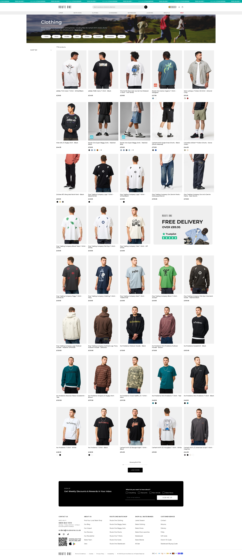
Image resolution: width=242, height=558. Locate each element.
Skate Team (88, 540)
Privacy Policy (100, 553)
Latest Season (140, 520)
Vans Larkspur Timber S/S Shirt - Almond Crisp (198, 91)
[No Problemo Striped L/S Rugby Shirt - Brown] (103, 374)
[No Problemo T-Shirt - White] (71, 426)
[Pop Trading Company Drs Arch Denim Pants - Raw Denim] (199, 173)
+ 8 (101, 150)
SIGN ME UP (167, 497)
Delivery (163, 528)
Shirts (121, 36)
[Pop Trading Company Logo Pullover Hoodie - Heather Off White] (71, 324)
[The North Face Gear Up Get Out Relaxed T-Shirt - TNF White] (135, 69)
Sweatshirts (110, 36)
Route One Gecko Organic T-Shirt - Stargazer (164, 91)
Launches (150, 13)
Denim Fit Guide (166, 540)
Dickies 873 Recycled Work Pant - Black (70, 194)
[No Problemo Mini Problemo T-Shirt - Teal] (167, 374)
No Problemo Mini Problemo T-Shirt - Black (199, 396)
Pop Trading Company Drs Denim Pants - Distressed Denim (166, 195)
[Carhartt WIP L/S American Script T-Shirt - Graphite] (199, 426)
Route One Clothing (116, 520)
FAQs (162, 532)
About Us (167, 13)
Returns (163, 524)
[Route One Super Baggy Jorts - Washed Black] (103, 121)
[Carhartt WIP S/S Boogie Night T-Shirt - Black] (135, 426)
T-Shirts (46, 36)
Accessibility (110, 553)
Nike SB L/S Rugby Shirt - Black (67, 143)
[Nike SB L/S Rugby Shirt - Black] (71, 121)
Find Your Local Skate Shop (93, 520)
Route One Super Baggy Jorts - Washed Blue (133, 143)
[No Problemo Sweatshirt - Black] (199, 324)
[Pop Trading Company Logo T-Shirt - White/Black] (135, 173)
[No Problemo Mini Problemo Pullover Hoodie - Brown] (167, 324)
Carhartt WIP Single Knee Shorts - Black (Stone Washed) (166, 143)
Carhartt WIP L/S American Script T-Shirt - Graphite (198, 448)
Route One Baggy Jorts (117, 528)
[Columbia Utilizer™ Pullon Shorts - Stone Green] (199, 121)
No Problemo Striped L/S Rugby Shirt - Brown (101, 396)
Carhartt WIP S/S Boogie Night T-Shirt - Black (133, 448)
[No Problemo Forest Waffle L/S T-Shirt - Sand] (135, 374)
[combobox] (120, 7)
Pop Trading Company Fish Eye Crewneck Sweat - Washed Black (198, 296)
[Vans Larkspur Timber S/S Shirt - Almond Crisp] (199, 69)
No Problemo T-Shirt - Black (98, 447)
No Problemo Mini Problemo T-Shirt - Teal (166, 396)
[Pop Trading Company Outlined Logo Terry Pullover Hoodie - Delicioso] (103, 324)
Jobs (85, 543)
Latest (61, 13)
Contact (163, 520)
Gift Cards (164, 536)
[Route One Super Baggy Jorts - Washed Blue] (135, 121)
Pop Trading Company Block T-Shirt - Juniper (165, 296)
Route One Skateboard (117, 543)
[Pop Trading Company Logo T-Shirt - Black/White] (103, 173)
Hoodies (66, 36)
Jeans (77, 36)
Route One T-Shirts (116, 536)
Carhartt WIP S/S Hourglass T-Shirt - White (167, 447)
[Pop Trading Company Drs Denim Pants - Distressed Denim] (167, 173)
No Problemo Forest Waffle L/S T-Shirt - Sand (133, 396)
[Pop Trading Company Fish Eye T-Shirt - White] (103, 225)
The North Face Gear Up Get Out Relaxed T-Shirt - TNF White (134, 91)
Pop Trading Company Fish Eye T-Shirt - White (102, 246)
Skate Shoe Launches (142, 532)
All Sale (137, 543)
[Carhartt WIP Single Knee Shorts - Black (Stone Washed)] (167, 121)
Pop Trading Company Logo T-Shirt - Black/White (100, 195)
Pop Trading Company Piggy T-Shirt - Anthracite (69, 296)
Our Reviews (88, 532)
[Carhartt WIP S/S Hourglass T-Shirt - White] (167, 426)
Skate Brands (139, 540)
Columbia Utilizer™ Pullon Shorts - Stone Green (198, 143)
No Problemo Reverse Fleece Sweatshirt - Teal (70, 396)
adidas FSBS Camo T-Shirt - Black (99, 91)
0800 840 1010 (65, 523)
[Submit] (145, 7)
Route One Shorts (116, 532)
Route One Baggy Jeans (118, 524)
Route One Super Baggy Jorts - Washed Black (101, 143)
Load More (135, 470)
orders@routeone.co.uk (70, 530)
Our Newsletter (89, 536)
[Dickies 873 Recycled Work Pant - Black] (71, 173)
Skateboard (132, 13)
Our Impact (88, 528)
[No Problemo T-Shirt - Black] (103, 426)
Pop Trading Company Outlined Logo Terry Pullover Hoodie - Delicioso (103, 346)
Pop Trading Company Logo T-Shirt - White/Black (132, 195)
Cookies (91, 553)
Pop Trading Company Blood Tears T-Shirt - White (71, 246)
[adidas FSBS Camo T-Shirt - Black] (103, 69)
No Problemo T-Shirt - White (66, 447)
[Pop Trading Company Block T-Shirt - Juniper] (167, 274)
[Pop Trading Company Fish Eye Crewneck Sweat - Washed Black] (199, 274)
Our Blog (87, 524)
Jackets (87, 36)
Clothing (95, 13)
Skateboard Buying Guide (169, 543)
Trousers (98, 36)
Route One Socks (115, 540)
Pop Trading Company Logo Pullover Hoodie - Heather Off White (68, 346)
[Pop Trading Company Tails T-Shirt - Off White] (135, 225)
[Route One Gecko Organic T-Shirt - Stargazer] (167, 69)
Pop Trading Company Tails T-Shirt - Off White (134, 246)
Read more (78, 30)
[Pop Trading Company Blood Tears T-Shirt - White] (71, 225)
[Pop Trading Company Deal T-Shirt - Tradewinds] (135, 274)
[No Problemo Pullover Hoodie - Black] (135, 324)
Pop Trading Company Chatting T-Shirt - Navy (102, 296)
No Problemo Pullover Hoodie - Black (133, 346)
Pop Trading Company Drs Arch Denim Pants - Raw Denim (197, 195)
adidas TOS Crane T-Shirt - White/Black (69, 91)
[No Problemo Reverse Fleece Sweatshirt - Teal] (71, 374)
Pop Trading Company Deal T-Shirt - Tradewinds (132, 296)
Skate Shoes (77, 13)
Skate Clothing (140, 524)
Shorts (56, 36)
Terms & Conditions (80, 553)
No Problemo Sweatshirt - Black (195, 346)
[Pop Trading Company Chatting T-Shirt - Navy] (103, 274)
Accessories (113, 13)
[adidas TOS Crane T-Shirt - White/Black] (71, 69)
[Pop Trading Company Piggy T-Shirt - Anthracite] (71, 274)
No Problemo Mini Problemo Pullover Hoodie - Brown (165, 346)
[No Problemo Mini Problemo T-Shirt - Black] (199, 374)
